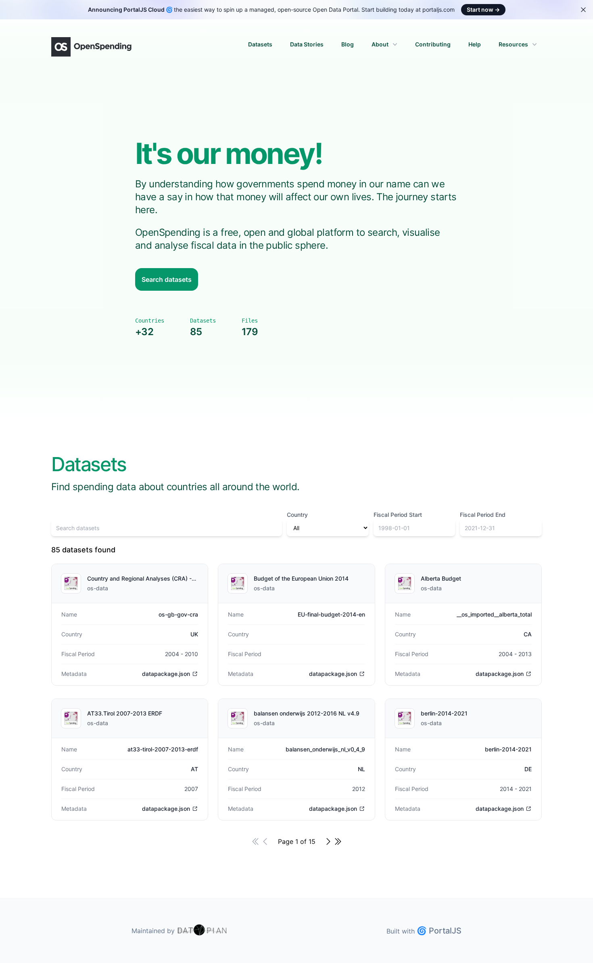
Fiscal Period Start (398, 514)
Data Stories (307, 44)
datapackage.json (166, 673)
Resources (513, 44)
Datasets (260, 44)
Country (297, 514)
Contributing (433, 44)
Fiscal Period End (482, 514)
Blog (347, 44)
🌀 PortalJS (439, 931)
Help (474, 44)
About (380, 44)
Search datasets (167, 279)
